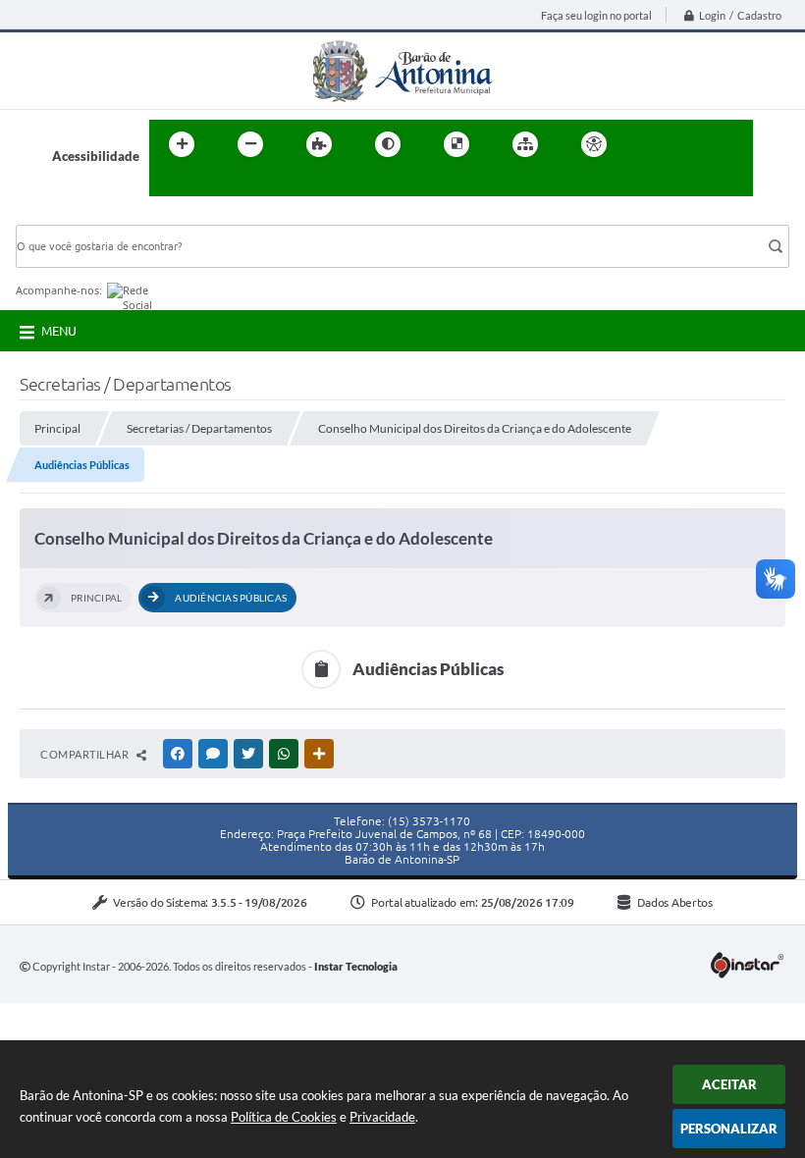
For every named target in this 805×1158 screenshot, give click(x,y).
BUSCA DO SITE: (74, 215)
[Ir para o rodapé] (212, 184)
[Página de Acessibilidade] (594, 144)
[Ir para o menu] (693, 144)
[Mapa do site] (525, 144)
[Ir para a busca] (168, 184)
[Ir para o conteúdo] (650, 144)
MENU (59, 331)
